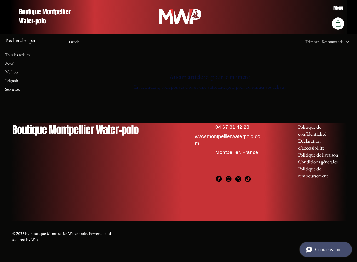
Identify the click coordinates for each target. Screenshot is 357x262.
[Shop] (338, 23)
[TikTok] (247, 178)
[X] (238, 178)
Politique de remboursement (313, 172)
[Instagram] (228, 178)
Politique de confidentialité (312, 130)
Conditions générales (318, 161)
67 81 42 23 (235, 127)
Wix (34, 239)
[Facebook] (218, 178)
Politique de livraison (318, 155)
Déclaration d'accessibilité (311, 144)
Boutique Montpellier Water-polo (45, 16)
